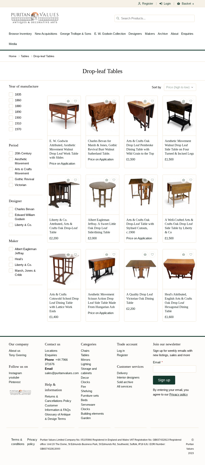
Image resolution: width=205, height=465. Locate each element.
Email (158, 362)
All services (124, 386)
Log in (121, 350)
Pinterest (14, 382)
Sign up (164, 380)
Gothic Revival (24, 179)
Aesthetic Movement (22, 161)
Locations (51, 350)
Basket (188, 3)
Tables (25, 56)
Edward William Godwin (25, 217)
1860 (18, 100)
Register (147, 3)
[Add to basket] (145, 101)
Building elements (92, 413)
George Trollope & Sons (75, 33)
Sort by (156, 87)
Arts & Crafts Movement (23, 171)
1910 (18, 123)
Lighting (86, 364)
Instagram (15, 373)
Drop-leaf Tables (43, 56)
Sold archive (125, 382)
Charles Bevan (24, 209)
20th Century (23, 153)
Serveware (88, 404)
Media (13, 44)
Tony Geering (17, 355)
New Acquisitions (46, 33)
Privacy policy (178, 394)
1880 (18, 106)
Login (167, 3)
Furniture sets (90, 395)
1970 (18, 129)
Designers (135, 33)
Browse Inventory (20, 33)
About (174, 33)
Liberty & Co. (23, 225)
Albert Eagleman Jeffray (25, 251)
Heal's (19, 259)
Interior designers (128, 377)
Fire (83, 386)
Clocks (85, 382)
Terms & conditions (17, 442)
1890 (18, 111)
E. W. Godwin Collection (110, 33)
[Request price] (68, 101)
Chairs (85, 350)
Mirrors (85, 359)
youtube (14, 377)
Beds (84, 400)
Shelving (86, 391)
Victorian (20, 185)
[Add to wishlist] (75, 101)
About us (14, 350)
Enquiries (187, 33)
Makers (150, 33)
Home (12, 56)
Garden (86, 418)
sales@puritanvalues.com (62, 373)
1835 (18, 94)
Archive (163, 33)
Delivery (122, 373)
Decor (85, 377)
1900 (18, 117)
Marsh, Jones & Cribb (25, 272)
